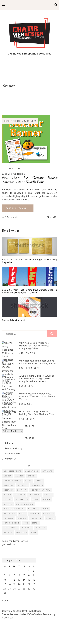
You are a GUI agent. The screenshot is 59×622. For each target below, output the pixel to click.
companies (37, 485)
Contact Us (10, 458)
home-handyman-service (15, 541)
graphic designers (14, 509)
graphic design (24, 504)
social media (11, 528)
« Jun (5, 600)
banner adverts (12, 481)
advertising (32, 471)
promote (22, 518)
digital (48, 495)
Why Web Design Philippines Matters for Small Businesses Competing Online (34, 345)
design (7, 495)
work (34, 532)
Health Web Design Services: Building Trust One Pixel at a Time (36, 413)
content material (40, 490)
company (8, 490)
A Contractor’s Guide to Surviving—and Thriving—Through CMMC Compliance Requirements (37, 378)
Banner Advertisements (14, 320)
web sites (21, 532)
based (28, 481)
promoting (36, 518)
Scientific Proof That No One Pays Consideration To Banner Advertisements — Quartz (29, 291)
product (34, 514)
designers (34, 495)
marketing (9, 514)
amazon (20, 476)
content (21, 490)
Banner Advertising (13, 173)
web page (27, 528)
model (22, 514)
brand (39, 481)
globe (35, 499)
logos (45, 509)
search (50, 518)
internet (33, 509)
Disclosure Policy (14, 448)
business (23, 485)
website (8, 532)
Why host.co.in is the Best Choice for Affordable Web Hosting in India (37, 362)
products (48, 514)
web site (40, 528)
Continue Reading (16, 208)
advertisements (12, 471)
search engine (12, 523)
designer (20, 495)
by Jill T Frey (16, 168)
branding (9, 485)
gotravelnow (8, 544)
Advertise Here (12, 453)
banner (32, 476)
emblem (8, 499)
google (46, 499)
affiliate (47, 471)
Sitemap (9, 443)
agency (8, 476)
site (26, 523)
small (35, 523)
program (8, 518)
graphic (8, 504)
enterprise (22, 499)
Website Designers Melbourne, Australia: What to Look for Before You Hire (37, 396)
